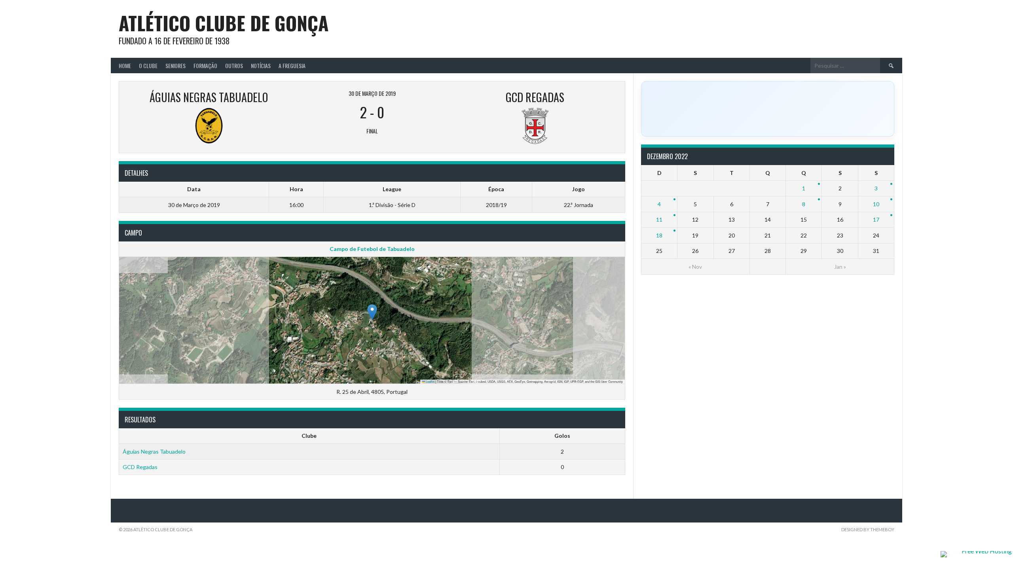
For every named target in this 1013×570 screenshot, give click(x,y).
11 (659, 219)
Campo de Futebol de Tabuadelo (372, 248)
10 (876, 204)
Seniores (175, 65)
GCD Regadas (140, 467)
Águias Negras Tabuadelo (154, 451)
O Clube (148, 65)
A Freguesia (292, 65)
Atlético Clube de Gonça (223, 23)
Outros (234, 65)
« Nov (695, 266)
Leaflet (429, 381)
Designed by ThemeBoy (867, 529)
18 (659, 235)
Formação (205, 65)
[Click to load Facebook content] (767, 109)
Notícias (261, 65)
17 (876, 219)
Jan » (840, 266)
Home (125, 65)
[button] (372, 312)
